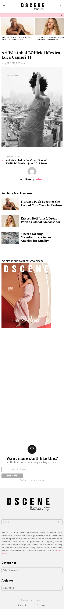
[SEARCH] (61, 6)
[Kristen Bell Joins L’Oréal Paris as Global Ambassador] (10, 221)
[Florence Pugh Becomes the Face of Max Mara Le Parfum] (17, 26)
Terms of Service (25, 605)
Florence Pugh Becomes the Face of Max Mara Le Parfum (17, 38)
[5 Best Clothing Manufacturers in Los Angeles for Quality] (10, 238)
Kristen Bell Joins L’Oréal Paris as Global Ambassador (40, 220)
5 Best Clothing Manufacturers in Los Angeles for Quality (36, 237)
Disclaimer (41, 605)
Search (60, 522)
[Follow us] (61, 15)
